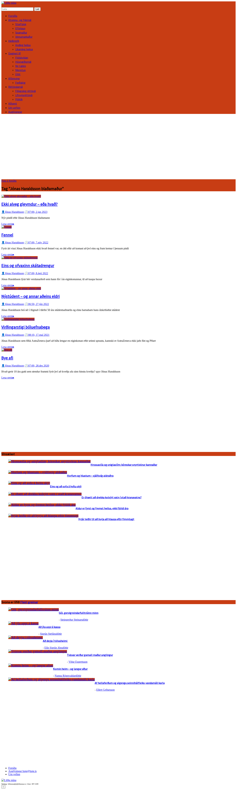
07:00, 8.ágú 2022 (36, 273)
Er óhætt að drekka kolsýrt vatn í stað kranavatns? (112, 497)
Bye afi (7, 357)
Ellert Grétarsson (105, 689)
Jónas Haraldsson (12, 211)
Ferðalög (20, 83)
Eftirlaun (20, 28)
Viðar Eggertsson (78, 661)
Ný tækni (20, 66)
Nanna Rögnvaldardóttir (68, 675)
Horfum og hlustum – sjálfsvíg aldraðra (90, 475)
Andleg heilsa (23, 45)
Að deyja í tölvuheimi (55, 641)
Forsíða (12, 16)
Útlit (17, 74)
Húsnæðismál (23, 62)
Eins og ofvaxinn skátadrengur (27, 265)
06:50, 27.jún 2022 (37, 304)
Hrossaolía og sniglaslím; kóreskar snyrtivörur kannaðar (124, 464)
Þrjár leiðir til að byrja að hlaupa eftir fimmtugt (106, 519)
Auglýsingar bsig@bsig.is (22, 771)
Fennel (7, 235)
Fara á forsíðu (8, 180)
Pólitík (19, 99)
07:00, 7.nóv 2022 (36, 242)
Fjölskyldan (21, 57)
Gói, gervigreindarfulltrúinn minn (78, 613)
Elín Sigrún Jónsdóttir (56, 647)
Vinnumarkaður (23, 37)
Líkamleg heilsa (24, 49)
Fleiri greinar (29, 602)
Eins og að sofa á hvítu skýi (65, 486)
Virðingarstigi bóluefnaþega (25, 327)
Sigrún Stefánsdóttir (51, 633)
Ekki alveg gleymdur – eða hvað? (29, 204)
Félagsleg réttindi (25, 91)
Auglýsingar (15, 112)
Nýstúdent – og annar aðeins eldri (30, 296)
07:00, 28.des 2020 (37, 365)
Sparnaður (21, 32)
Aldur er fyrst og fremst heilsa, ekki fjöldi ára (102, 508)
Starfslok (20, 24)
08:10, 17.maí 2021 (37, 334)
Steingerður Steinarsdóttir (74, 619)
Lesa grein (7, 223)
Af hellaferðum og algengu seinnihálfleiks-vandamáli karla (130, 683)
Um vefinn (14, 108)
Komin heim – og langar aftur (70, 669)
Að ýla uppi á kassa (49, 627)
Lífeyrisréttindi (23, 95)
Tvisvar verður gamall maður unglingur (90, 655)
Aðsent (12, 103)
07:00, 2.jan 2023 (36, 211)
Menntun (20, 70)
